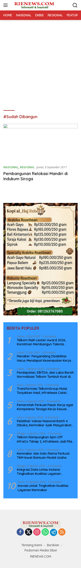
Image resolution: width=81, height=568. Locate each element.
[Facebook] (20, 532)
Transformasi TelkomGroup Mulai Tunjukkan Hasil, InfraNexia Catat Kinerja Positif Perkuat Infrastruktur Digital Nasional (43, 391)
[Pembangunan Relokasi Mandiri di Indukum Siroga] (40, 142)
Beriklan (53, 545)
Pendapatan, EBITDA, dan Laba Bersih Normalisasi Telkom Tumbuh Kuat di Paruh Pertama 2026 (45, 375)
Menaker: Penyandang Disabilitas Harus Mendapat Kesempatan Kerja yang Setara (44, 358)
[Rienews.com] (34, 5)
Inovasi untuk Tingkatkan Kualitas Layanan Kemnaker (43, 488)
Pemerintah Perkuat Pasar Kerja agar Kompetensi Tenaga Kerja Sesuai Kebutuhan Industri (45, 407)
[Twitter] (28, 532)
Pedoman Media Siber (41, 550)
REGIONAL (27, 167)
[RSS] (61, 532)
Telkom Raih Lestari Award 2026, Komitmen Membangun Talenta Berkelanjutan (41, 342)
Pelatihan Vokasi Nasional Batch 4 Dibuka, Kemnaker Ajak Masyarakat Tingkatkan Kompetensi (44, 423)
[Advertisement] (40, 63)
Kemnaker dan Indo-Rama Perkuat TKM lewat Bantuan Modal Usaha (43, 455)
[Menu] (6, 5)
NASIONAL (10, 167)
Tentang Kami (31, 545)
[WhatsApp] (45, 532)
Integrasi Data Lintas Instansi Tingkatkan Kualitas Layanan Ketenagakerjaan (39, 472)
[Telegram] (53, 532)
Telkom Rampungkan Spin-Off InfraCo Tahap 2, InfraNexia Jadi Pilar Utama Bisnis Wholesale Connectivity (45, 439)
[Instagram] (36, 532)
